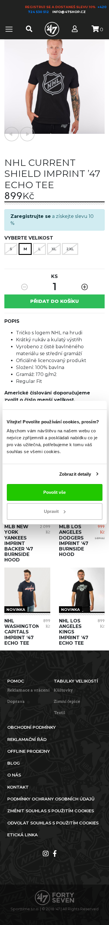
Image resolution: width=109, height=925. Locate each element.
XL (53, 249)
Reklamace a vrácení (28, 690)
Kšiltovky (63, 690)
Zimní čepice (67, 701)
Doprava (16, 701)
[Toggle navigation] (9, 29)
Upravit (51, 511)
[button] (11, 134)
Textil (59, 712)
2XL (70, 249)
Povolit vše (54, 492)
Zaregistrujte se (30, 216)
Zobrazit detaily (75, 474)
